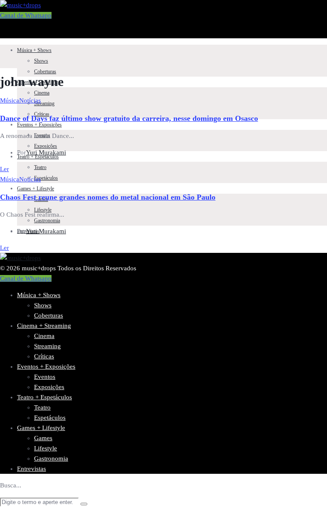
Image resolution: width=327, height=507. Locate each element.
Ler (4, 169)
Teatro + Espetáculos (44, 397)
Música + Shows (34, 50)
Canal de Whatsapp (26, 15)
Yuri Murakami (46, 152)
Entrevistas (31, 468)
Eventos (44, 376)
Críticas (44, 356)
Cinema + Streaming (44, 325)
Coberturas (45, 71)
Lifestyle (45, 448)
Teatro (40, 167)
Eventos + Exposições (39, 125)
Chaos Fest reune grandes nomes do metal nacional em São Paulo (107, 197)
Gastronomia (47, 220)
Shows (41, 61)
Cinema (41, 93)
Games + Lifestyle (35, 189)
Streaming (44, 103)
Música (9, 100)
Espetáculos (46, 178)
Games (43, 438)
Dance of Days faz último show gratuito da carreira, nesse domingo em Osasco (129, 118)
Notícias (30, 100)
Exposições (45, 146)
